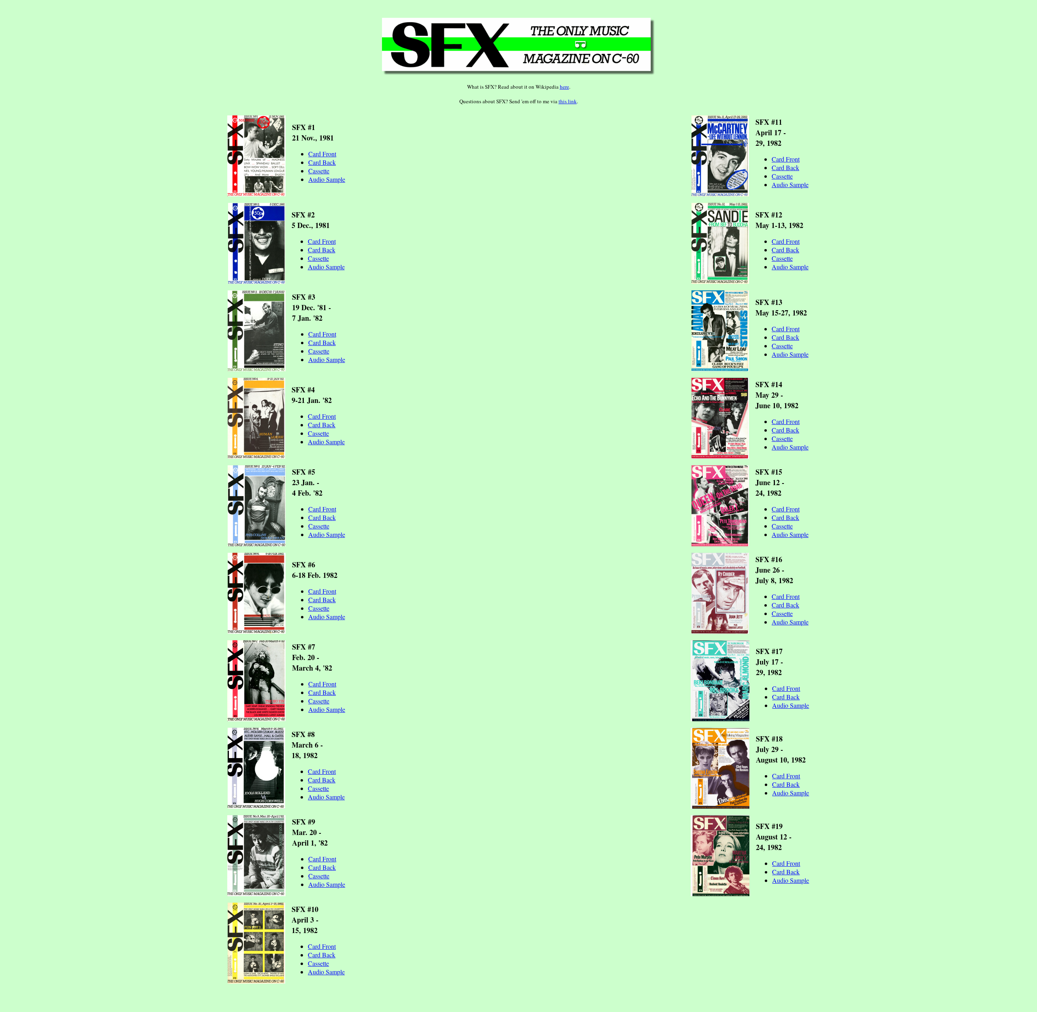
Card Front (322, 153)
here (564, 86)
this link (568, 101)
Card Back (322, 162)
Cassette (318, 170)
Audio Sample (326, 179)
